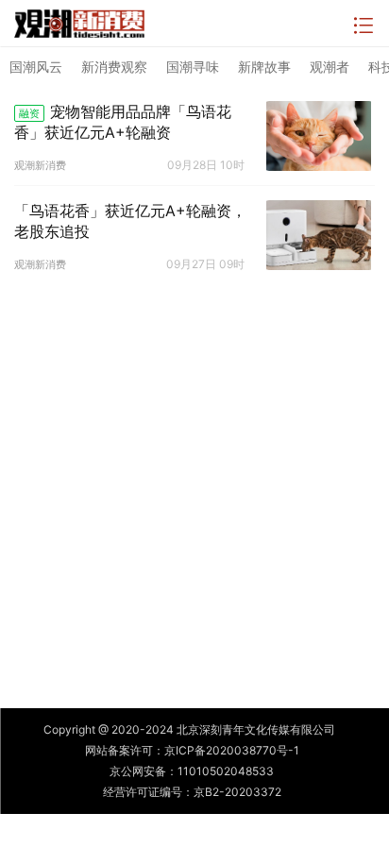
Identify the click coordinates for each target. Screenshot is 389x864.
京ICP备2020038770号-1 (231, 750)
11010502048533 (226, 771)
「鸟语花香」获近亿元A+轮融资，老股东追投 (130, 221)
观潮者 (329, 67)
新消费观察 (114, 67)
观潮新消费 (40, 165)
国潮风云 (35, 67)
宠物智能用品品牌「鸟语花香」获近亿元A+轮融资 (122, 122)
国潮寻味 (192, 67)
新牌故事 (264, 67)
